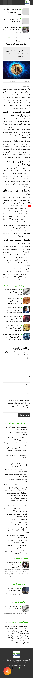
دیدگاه (28, 358)
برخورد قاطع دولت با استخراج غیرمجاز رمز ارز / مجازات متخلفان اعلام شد (14, 310)
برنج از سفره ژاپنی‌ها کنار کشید (18, 511)
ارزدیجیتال (18, 41)
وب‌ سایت (27, 393)
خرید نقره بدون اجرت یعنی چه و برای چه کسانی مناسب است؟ (13, 292)
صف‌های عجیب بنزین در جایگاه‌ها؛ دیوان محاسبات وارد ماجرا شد (12, 29)
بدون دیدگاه (26, 86)
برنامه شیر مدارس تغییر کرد (19, 519)
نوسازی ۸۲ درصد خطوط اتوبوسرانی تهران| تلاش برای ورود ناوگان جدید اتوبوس (17, 530)
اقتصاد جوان (10, 665)
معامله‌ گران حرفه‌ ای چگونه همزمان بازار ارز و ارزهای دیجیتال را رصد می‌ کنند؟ (12, 337)
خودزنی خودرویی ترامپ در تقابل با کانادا (15, 484)
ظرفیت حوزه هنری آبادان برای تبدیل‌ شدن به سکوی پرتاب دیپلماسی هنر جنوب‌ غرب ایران (17, 500)
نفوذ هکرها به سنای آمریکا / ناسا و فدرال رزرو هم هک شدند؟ (12, 12)
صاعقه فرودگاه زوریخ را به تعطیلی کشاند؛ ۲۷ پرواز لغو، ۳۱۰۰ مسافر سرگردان (18, 450)
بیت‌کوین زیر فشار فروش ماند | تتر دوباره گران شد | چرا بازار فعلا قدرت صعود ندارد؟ (13, 301)
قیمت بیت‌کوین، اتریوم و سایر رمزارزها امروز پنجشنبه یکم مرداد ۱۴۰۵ (13, 328)
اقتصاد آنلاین (12, 81)
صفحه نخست (26, 41)
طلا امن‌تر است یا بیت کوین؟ (16, 44)
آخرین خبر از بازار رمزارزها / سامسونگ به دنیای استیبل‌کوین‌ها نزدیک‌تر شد (12, 319)
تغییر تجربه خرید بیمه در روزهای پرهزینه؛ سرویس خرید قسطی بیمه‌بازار (13, 565)
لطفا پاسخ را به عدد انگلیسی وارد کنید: (19, 406)
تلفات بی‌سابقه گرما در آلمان (19, 460)
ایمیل (28, 384)
